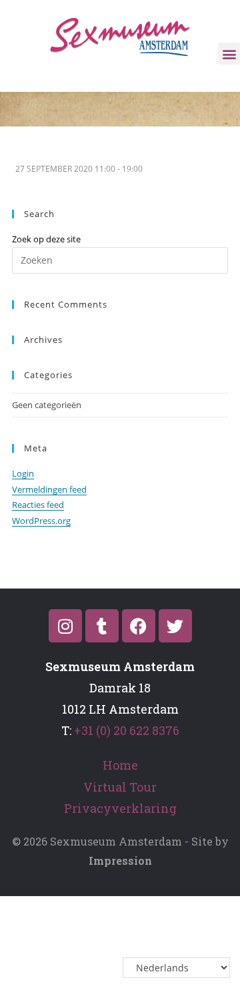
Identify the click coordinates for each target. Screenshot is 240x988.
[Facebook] (138, 625)
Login (23, 473)
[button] (229, 54)
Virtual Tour (120, 787)
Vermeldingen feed (49, 489)
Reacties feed (38, 505)
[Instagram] (65, 625)
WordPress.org (41, 521)
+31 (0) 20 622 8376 (126, 730)
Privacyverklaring (120, 808)
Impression (120, 860)
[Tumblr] (102, 625)
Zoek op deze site (46, 239)
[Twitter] (175, 625)
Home (120, 765)
